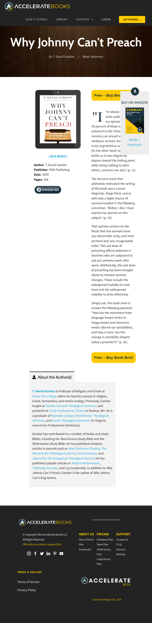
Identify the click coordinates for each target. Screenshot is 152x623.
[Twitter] (42, 553)
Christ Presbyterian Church (67, 410)
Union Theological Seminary (71, 420)
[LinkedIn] (48, 553)
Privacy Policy (26, 590)
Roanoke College (62, 415)
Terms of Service (28, 582)
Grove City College (44, 396)
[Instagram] (29, 553)
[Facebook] (35, 553)
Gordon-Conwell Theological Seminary (71, 406)
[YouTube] (61, 553)
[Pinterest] (55, 553)
